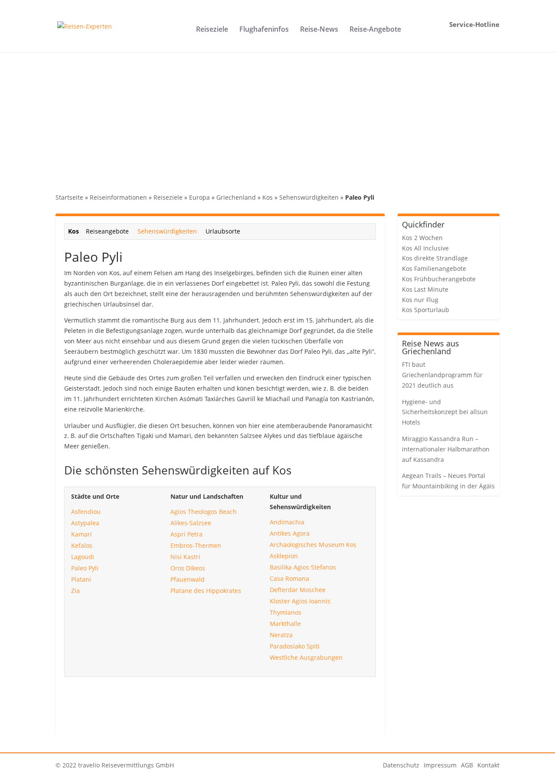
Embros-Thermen (195, 545)
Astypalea (85, 523)
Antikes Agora (290, 533)
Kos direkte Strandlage (435, 258)
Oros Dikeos (187, 568)
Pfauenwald (187, 579)
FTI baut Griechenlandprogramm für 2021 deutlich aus (442, 374)
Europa (199, 197)
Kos (267, 197)
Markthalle (285, 623)
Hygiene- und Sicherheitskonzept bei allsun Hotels (445, 412)
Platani (81, 579)
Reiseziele (212, 30)
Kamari (81, 534)
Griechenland (236, 197)
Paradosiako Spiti (295, 646)
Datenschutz (401, 765)
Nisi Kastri (185, 557)
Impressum (440, 765)
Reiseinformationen (118, 197)
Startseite (69, 197)
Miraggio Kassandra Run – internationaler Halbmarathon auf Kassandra (446, 449)
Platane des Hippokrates (205, 590)
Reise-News (319, 30)
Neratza (281, 635)
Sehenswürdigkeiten (309, 197)
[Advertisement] (277, 117)
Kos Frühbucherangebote (439, 279)
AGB (467, 765)
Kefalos (81, 545)
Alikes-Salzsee (190, 523)
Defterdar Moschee (298, 590)
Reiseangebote (107, 231)
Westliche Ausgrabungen (306, 657)
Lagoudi (82, 557)
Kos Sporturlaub (425, 310)
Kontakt (488, 765)
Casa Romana (289, 578)
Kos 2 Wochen (422, 238)
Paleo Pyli (84, 568)
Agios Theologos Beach (203, 511)
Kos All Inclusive (425, 248)
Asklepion (284, 556)
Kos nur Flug (420, 300)
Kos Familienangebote (434, 268)
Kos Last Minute (425, 289)
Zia (75, 590)
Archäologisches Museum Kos (313, 544)
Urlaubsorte (223, 231)
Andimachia (287, 522)
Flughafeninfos (264, 30)
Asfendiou (86, 511)
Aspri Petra (186, 534)
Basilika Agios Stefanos (303, 567)
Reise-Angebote (375, 30)
